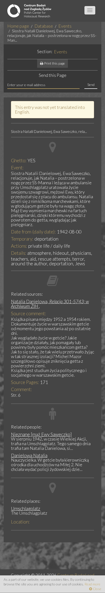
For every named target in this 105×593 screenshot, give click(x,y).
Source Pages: (25, 382)
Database (43, 26)
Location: (20, 521)
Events (65, 26)
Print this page (54, 63)
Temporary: (22, 238)
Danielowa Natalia (29, 455)
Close (96, 589)
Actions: (19, 246)
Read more (92, 584)
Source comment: (28, 313)
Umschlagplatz (25, 508)
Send (90, 84)
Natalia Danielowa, (50, 304)
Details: (18, 253)
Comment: (21, 389)
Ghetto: (19, 160)
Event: (17, 167)
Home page (18, 26)
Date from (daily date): (33, 231)
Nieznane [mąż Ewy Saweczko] (41, 434)
